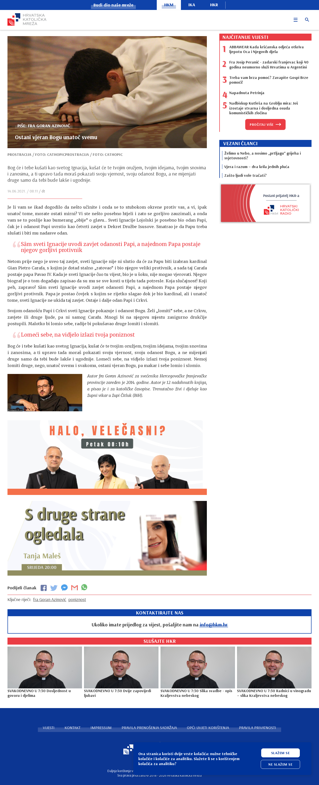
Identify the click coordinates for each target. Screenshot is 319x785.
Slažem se (280, 753)
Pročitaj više (262, 124)
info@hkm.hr (214, 624)
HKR (214, 4)
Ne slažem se (280, 764)
